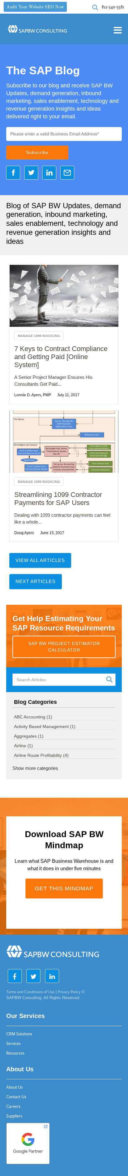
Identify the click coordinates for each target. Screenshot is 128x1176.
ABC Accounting (33, 716)
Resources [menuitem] (15, 1053)
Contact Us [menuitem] (16, 1096)
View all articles (40, 560)
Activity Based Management (44, 726)
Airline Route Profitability (41, 755)
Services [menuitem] (13, 1043)
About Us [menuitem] (14, 1087)
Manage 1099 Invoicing (39, 336)
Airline (23, 745)
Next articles (36, 581)
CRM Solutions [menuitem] (19, 1034)
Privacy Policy (69, 992)
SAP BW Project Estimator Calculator (64, 646)
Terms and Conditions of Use (30, 992)
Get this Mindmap (64, 888)
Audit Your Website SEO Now (35, 7)
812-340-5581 (113, 7)
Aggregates (28, 736)
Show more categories (35, 768)
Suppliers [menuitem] (14, 1116)
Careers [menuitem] (13, 1106)
